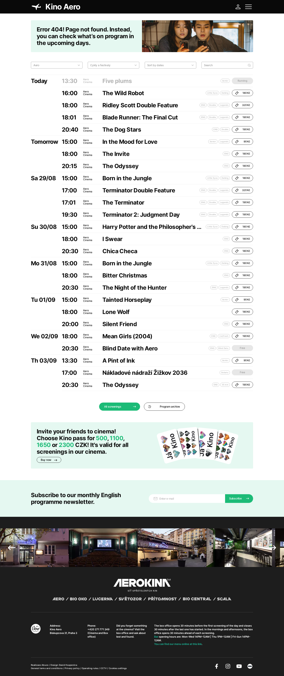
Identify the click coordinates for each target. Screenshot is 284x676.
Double (212, 105)
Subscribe (235, 498)
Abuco (45, 665)
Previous (11, 548)
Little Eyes (212, 93)
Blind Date (223, 348)
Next (272, 548)
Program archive (170, 406)
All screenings (112, 406)
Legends (224, 105)
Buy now (46, 459)
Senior (213, 141)
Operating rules (90, 668)
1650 (44, 444)
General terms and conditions (47, 668)
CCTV (103, 668)
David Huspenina (68, 665)
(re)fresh (223, 336)
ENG (203, 105)
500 (101, 438)
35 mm (225, 384)
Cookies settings (118, 668)
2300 (66, 444)
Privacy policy (72, 668)
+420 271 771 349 (98, 629)
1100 (116, 438)
